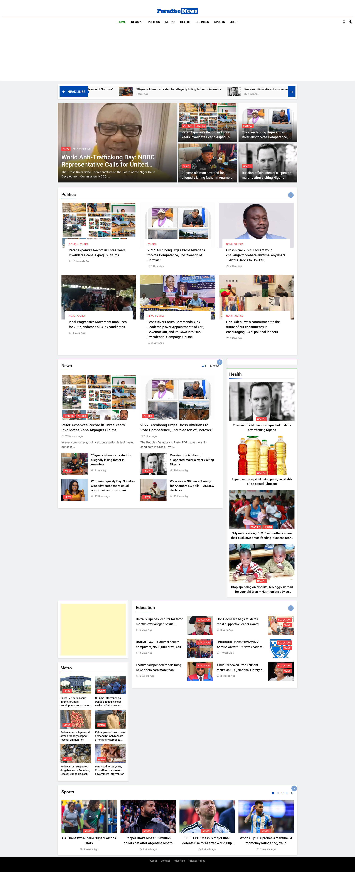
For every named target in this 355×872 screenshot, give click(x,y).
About (153, 860)
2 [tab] (278, 793)
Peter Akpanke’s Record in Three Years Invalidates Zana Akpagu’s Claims (206, 137)
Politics (154, 22)
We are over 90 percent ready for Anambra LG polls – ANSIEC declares (192, 485)
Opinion (187, 126)
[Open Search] (344, 21)
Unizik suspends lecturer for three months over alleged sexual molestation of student (159, 624)
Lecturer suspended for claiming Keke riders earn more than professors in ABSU (158, 670)
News (135, 22)
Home (122, 22)
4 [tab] (287, 793)
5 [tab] (292, 793)
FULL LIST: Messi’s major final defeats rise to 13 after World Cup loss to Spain (207, 843)
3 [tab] (282, 793)
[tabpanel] (89, 825)
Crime (186, 166)
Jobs (233, 22)
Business (202, 22)
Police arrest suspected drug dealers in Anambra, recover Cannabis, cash (75, 770)
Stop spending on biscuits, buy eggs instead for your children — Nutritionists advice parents (262, 591)
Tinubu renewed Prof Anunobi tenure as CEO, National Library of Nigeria (240, 670)
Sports (219, 22)
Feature (255, 527)
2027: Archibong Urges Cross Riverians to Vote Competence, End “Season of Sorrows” (268, 137)
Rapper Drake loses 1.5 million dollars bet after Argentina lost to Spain (148, 843)
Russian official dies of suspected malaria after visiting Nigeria (219, 89)
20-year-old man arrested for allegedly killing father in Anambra (112, 89)
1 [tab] (273, 793)
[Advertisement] (177, 55)
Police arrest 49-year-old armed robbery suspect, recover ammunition (75, 736)
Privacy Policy (197, 860)
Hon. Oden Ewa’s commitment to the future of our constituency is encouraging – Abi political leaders (253, 327)
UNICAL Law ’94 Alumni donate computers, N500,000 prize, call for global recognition (158, 647)
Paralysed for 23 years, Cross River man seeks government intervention (109, 770)
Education (204, 619)
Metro (170, 22)
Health (185, 22)
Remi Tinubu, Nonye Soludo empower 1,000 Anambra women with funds (107, 164)
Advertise (179, 860)
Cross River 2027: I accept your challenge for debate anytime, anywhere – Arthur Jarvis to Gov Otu (255, 255)
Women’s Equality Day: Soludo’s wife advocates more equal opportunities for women (113, 485)
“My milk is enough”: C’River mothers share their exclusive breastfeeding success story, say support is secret (262, 537)
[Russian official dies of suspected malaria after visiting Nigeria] (168, 91)
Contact (165, 860)
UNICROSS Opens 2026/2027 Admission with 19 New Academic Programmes (241, 647)
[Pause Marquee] (291, 91)
